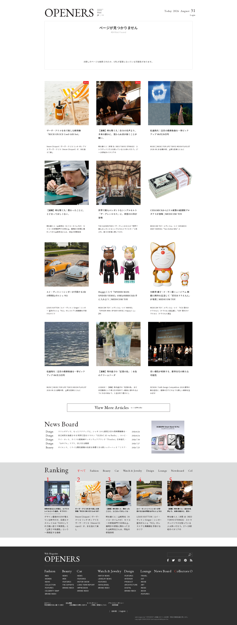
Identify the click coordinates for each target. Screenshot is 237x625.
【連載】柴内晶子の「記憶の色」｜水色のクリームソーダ (117, 373)
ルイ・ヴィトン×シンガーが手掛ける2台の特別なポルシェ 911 (66, 293)
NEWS (47, 582)
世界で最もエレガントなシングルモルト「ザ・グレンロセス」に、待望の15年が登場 (117, 214)
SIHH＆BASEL (103, 585)
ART (142, 585)
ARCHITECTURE (131, 585)
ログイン (47, 603)
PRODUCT (129, 582)
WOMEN (48, 579)
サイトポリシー (92, 603)
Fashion (94, 470)
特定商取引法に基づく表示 (54, 605)
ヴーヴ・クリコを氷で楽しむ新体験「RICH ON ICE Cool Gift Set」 (64, 132)
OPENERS (69, 12)
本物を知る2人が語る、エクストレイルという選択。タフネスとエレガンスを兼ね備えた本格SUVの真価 (56, 510)
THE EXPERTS (68, 585)
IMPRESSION (82, 588)
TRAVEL (144, 576)
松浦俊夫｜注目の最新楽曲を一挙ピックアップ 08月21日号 (66, 373)
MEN (47, 576)
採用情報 (115, 605)
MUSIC (143, 588)
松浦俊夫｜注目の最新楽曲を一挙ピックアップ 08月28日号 (169, 132)
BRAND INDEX (50, 594)
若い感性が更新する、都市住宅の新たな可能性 (169, 373)
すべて (81, 470)
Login (192, 15)
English (122, 611)
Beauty (107, 470)
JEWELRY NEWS (105, 579)
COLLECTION (50, 585)
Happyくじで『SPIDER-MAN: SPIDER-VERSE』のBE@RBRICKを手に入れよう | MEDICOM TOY (117, 295)
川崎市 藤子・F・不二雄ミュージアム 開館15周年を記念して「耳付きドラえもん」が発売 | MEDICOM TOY (170, 295)
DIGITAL (128, 588)
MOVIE (143, 582)
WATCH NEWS (104, 576)
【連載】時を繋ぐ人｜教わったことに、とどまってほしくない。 (66, 212)
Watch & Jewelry (132, 470)
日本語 (114, 611)
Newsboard (177, 470)
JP (98, 15)
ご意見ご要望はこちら (99, 605)
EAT (142, 579)
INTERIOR (129, 579)
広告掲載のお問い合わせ (78, 605)
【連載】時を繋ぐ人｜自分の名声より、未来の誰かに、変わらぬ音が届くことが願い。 (117, 134)
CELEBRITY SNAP (52, 591)
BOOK (143, 591)
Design (150, 470)
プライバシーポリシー (116, 603)
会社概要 (69, 603)
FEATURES (49, 588)
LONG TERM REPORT (86, 585)
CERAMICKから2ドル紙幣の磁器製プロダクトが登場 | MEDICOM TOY (170, 212)
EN (102, 15)
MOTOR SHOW (83, 582)
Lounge (162, 470)
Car (117, 470)
